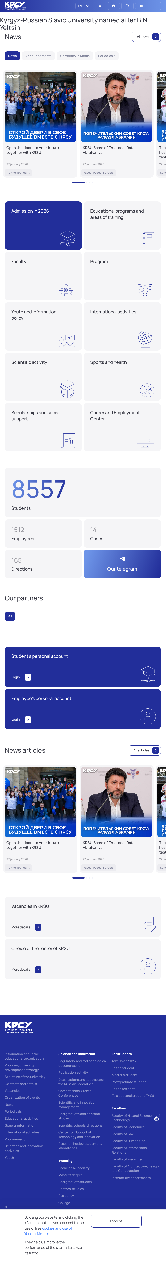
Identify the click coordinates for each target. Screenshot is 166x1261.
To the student (123, 1068)
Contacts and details (21, 1084)
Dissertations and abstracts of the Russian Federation (81, 1081)
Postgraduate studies (75, 1182)
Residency (66, 1195)
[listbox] (83, 6)
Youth (9, 1157)
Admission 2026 (124, 1061)
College (64, 1203)
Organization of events (22, 1097)
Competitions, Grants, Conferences (75, 1093)
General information (20, 1125)
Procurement (15, 1139)
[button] (78, 182)
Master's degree (70, 1175)
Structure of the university (25, 1076)
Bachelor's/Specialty (74, 1168)
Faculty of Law (122, 1134)
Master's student (125, 1075)
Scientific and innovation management (77, 1104)
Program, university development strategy (22, 1067)
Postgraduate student (129, 1082)
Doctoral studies (71, 1189)
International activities (22, 1132)
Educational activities (21, 1118)
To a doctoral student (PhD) (133, 1095)
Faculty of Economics (128, 1127)
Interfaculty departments (131, 1178)
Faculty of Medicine (127, 1159)
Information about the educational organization (24, 1056)
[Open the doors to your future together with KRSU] (40, 124)
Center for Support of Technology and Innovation (79, 1134)
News (9, 1104)
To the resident (123, 1089)
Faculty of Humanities (128, 1141)
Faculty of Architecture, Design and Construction (135, 1168)
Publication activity (73, 1072)
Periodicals (13, 1111)
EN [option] (79, 6)
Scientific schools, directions (80, 1125)
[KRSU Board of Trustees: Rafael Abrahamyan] (117, 124)
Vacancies (12, 1090)
